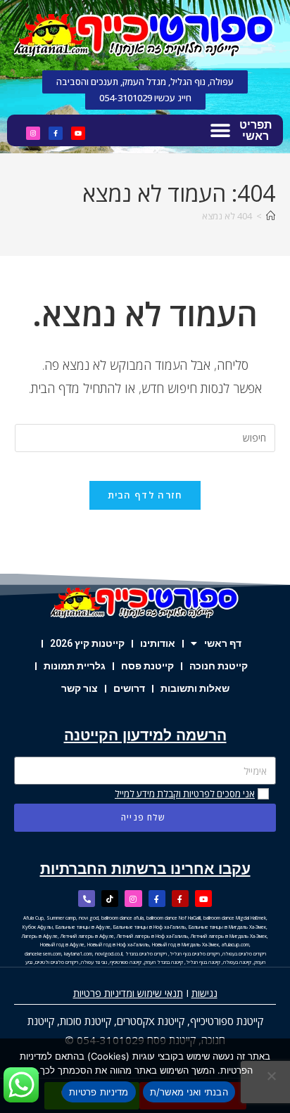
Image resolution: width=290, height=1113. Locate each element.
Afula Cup (33, 918)
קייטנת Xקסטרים (150, 1021)
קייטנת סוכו (88, 1021)
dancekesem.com (43, 954)
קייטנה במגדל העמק (163, 962)
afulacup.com (235, 944)
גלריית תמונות (75, 665)
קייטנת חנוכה (218, 665)
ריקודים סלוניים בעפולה (244, 954)
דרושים (129, 688)
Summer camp (61, 918)
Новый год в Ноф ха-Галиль (118, 944)
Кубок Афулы (38, 927)
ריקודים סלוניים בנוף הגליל (195, 954)
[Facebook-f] (56, 134)
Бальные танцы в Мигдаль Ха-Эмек (227, 927)
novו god (89, 918)
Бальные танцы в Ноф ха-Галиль (149, 927)
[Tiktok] (109, 898)
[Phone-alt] (86, 898)
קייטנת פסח (147, 665)
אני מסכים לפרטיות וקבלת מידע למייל (185, 793)
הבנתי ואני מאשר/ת (189, 1092)
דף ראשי (222, 643)
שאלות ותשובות (194, 688)
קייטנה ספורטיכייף (125, 962)
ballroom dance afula (122, 918)
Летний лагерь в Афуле (87, 936)
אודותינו (157, 643)
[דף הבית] (270, 216)
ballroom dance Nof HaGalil (173, 918)
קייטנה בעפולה (237, 962)
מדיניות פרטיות (99, 1092)
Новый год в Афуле (62, 944)
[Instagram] (33, 134)
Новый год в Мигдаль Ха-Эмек (185, 944)
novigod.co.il (108, 954)
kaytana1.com (78, 954)
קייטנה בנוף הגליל (203, 962)
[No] (272, 1076)
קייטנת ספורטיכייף (226, 1021)
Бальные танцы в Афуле (83, 927)
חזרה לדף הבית (145, 495)
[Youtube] (78, 134)
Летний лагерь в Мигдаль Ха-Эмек (229, 936)
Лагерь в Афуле (40, 936)
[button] (220, 130)
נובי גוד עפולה (94, 962)
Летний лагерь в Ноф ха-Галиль (152, 936)
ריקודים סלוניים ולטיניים (56, 962)
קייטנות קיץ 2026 (87, 643)
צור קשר (79, 688)
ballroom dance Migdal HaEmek (234, 918)
